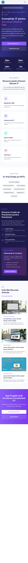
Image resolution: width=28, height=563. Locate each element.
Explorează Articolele (14, 411)
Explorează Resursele (13, 43)
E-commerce (14, 196)
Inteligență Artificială (8, 192)
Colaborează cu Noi (14, 48)
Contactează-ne (14, 416)
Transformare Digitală (14, 182)
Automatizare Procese (19, 189)
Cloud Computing (21, 185)
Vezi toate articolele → (7, 296)
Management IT (20, 192)
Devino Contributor (10, 271)
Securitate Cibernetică (8, 185)
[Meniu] (25, 2)
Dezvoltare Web (7, 189)
